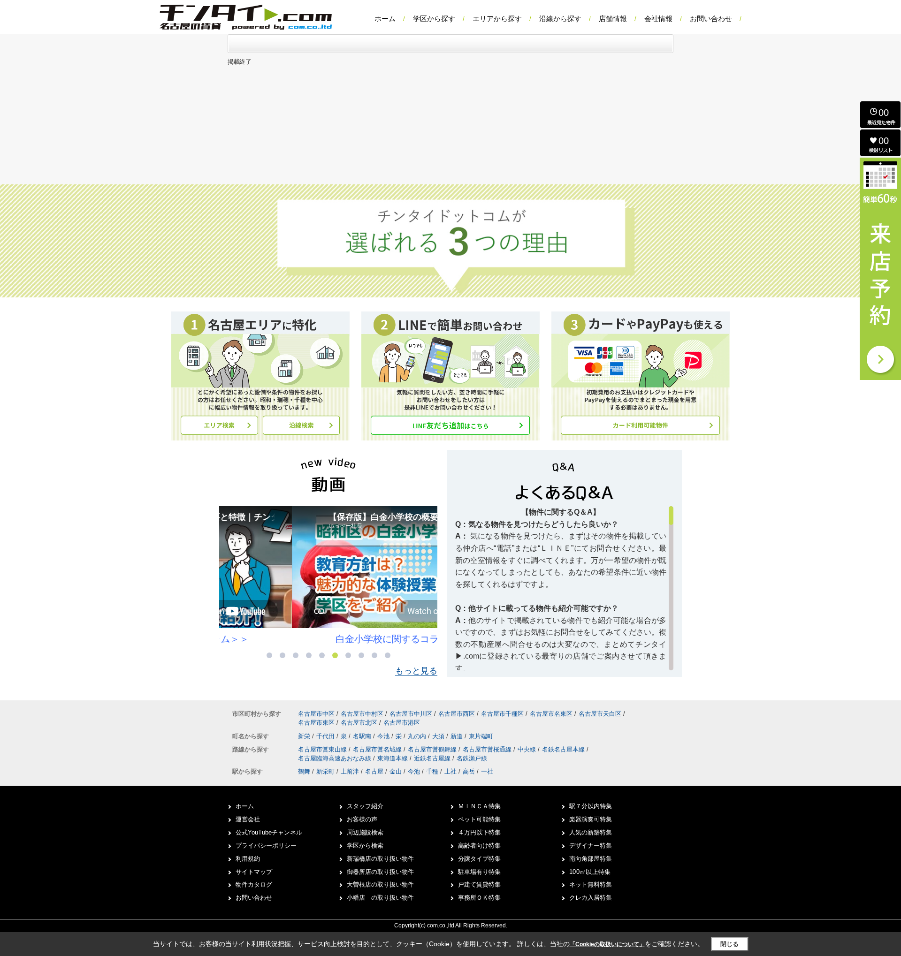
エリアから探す (497, 19)
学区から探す (434, 19)
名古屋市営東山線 (323, 749)
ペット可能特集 (479, 819)
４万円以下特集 (479, 832)
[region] (564, 588)
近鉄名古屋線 (433, 758)
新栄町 (325, 771)
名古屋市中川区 (410, 713)
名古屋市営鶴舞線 (433, 749)
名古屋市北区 (359, 722)
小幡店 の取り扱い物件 (380, 897)
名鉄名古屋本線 (564, 749)
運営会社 (248, 819)
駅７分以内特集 (590, 806)
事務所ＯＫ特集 (479, 897)
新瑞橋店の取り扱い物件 (380, 858)
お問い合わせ (711, 19)
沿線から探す (560, 19)
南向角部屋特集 (590, 858)
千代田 (326, 736)
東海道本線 (393, 758)
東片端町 (481, 736)
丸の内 (418, 736)
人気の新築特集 (590, 832)
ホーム (385, 19)
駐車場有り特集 (479, 871)
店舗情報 (613, 19)
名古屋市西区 (456, 713)
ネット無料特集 (590, 884)
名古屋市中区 (316, 713)
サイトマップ (254, 871)
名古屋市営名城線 (378, 749)
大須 (439, 736)
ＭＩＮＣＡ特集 (479, 806)
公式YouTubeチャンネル (269, 832)
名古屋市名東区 (551, 713)
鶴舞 (304, 771)
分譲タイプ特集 (479, 858)
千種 (432, 771)
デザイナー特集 (590, 845)
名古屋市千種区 (502, 713)
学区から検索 (365, 845)
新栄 (305, 736)
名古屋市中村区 (362, 713)
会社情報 (658, 19)
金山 (395, 771)
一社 (487, 771)
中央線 (528, 749)
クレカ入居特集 (590, 897)
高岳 (469, 771)
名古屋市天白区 (600, 713)
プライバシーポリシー (266, 845)
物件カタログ (254, 884)
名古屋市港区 (401, 722)
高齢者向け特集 (479, 845)
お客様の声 (362, 819)
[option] (328, 575)
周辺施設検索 (365, 832)
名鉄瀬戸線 (472, 758)
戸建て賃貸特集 (479, 884)
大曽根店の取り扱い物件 (380, 884)
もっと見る (416, 670)
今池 (384, 736)
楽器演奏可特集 (590, 819)
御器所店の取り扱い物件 (380, 871)
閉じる (729, 944)
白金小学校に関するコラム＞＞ (328, 639)
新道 (457, 736)
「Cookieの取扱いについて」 (607, 944)
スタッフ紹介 (365, 806)
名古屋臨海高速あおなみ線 (335, 758)
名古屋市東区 (316, 722)
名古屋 (374, 771)
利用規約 (248, 858)
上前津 (350, 771)
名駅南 (363, 736)
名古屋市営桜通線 (488, 749)
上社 (450, 771)
